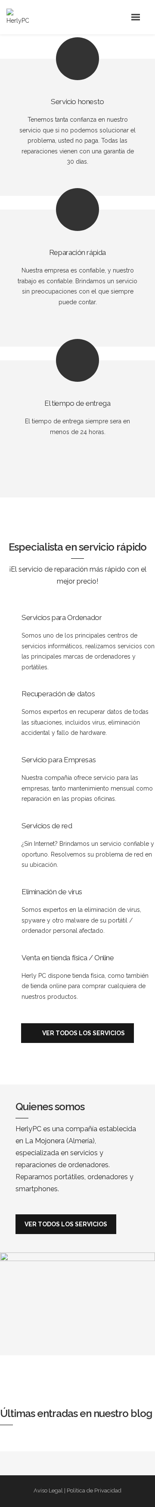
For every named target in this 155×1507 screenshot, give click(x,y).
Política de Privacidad (94, 1490)
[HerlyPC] (21, 17)
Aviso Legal (48, 1490)
